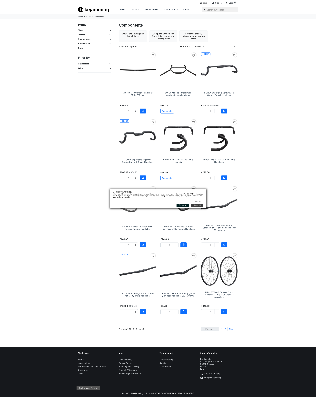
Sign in (162, 363)
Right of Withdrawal (128, 370)
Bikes (123, 10)
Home (82, 24)
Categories (83, 63)
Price (80, 68)
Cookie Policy (125, 363)
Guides (187, 10)
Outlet (81, 48)
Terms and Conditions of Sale (92, 366)
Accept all (182, 205)
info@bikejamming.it (213, 377)
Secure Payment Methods (130, 373)
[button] (216, 3)
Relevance (215, 46)
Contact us (83, 370)
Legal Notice (84, 363)
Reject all (197, 205)
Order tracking (166, 359)
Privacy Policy (125, 359)
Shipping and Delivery (129, 366)
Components (151, 10)
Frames (135, 10)
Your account (166, 353)
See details (167, 111)
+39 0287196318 (212, 373)
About (81, 359)
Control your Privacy (88, 388)
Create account (166, 366)
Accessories (170, 10)
